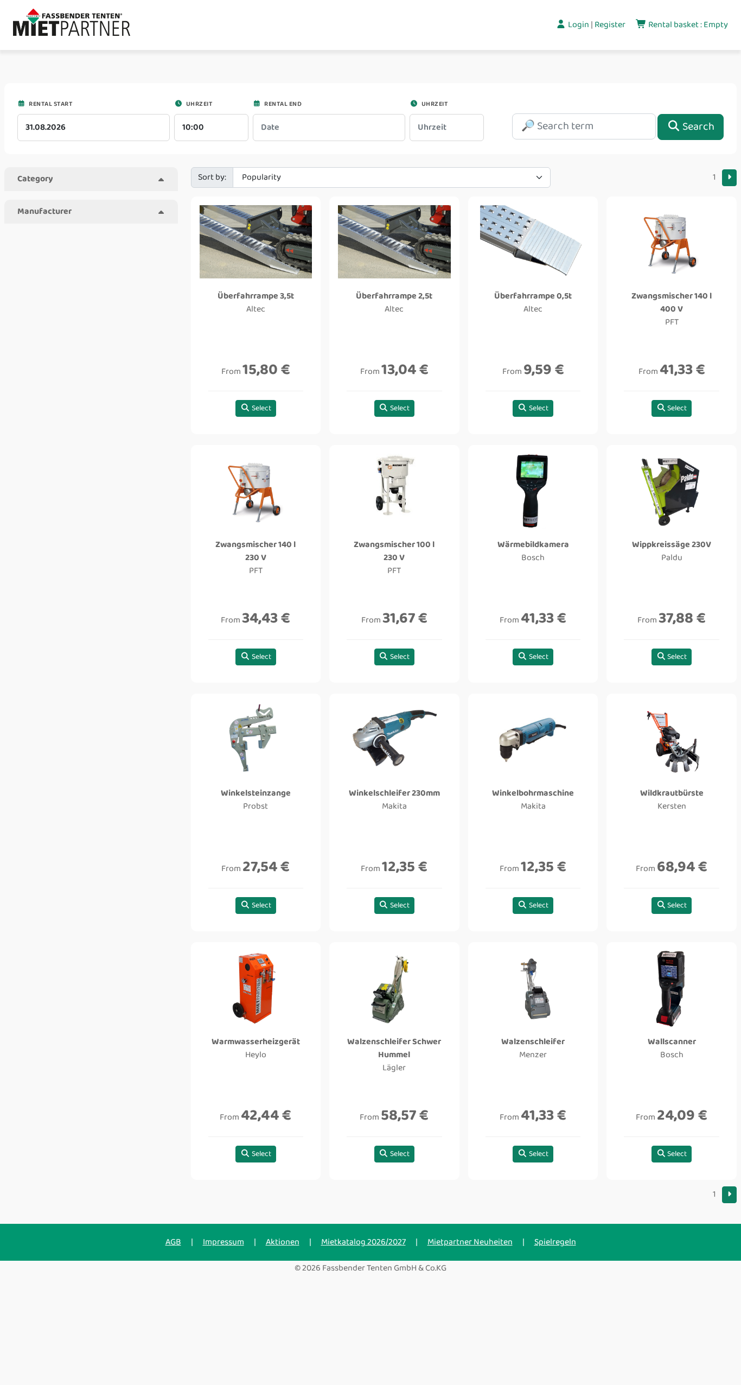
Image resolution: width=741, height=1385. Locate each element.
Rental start (50, 104)
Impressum (223, 1242)
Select (260, 408)
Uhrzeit (198, 104)
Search (697, 126)
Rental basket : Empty (687, 25)
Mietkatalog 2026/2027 (363, 1242)
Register (611, 25)
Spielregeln (555, 1242)
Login (578, 25)
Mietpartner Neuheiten (470, 1242)
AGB (173, 1242)
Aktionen (282, 1242)
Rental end (282, 104)
